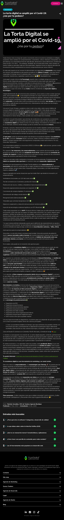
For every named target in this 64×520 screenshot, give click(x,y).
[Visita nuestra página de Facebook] (30, 512)
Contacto (55, 3)
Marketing (8, 9)
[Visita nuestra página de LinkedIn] (26, 512)
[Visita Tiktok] (38, 512)
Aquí (54, 331)
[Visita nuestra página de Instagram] (34, 512)
